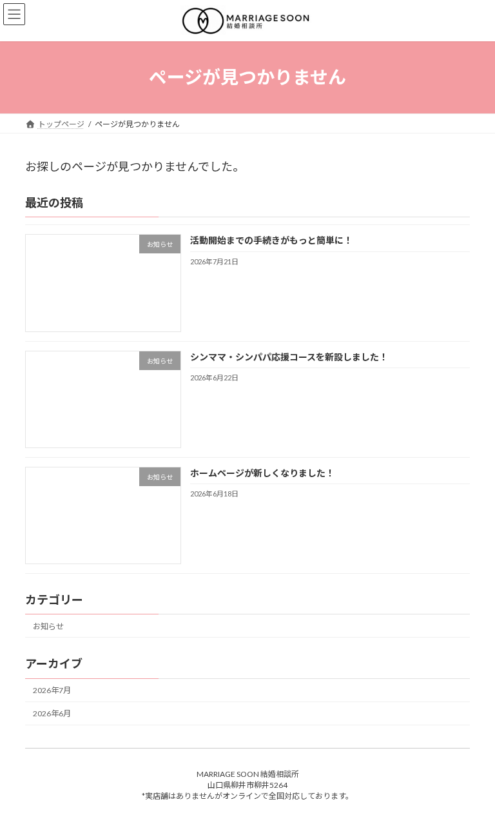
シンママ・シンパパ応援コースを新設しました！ (289, 356)
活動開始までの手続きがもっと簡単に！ (271, 240)
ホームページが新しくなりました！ (262, 472)
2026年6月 (52, 714)
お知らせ (48, 626)
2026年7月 (52, 691)
